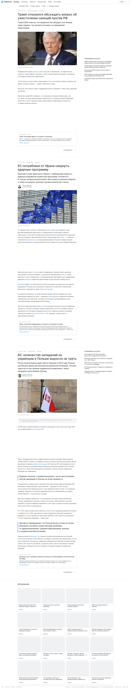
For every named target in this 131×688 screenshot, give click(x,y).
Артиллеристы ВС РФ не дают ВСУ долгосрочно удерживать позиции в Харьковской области (95, 354)
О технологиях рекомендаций (78, 686)
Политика (41, 10)
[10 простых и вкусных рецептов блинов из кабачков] (102, 672)
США (62, 237)
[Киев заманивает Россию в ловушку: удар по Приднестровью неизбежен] (77, 599)
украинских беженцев (39, 464)
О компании (7, 686)
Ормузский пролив (46, 289)
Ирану (51, 296)
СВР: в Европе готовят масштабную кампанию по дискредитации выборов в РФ (98, 75)
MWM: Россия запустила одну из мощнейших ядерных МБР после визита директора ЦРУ (98, 62)
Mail (2, 686)
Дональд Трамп (38, 71)
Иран (56, 230)
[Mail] (2, 2)
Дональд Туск (35, 536)
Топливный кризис (54, 6)
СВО (44, 6)
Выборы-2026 (24, 6)
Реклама (13, 686)
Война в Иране (36, 6)
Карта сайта (125, 686)
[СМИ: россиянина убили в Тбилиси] (102, 599)
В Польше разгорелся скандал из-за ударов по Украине (98, 367)
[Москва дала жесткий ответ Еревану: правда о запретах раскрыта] (29, 599)
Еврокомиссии (31, 240)
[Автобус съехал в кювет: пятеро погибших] (53, 648)
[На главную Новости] (7, 2)
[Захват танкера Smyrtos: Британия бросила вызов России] (77, 624)
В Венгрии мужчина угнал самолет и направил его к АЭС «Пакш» (98, 359)
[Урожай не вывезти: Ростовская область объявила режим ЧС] (102, 624)
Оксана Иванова (27, 186)
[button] (47, 48)
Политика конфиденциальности (93, 686)
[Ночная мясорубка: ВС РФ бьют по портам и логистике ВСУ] (102, 648)
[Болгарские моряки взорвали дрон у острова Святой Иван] (29, 648)
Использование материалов (107, 686)
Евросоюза (47, 311)
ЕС (19, 230)
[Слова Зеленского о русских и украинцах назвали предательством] (29, 624)
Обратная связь (118, 686)
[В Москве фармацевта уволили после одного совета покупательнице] (53, 624)
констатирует (36, 429)
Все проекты (19, 686)
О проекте (68, 686)
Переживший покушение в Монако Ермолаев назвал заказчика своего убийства (98, 66)
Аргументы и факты (32, 10)
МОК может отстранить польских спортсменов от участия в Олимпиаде (98, 363)
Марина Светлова (27, 375)
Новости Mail (30, 162)
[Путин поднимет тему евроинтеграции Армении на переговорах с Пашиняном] (77, 672)
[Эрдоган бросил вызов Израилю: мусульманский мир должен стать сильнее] (29, 672)
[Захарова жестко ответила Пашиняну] (53, 599)
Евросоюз (21, 284)
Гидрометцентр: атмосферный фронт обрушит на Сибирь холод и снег (98, 372)
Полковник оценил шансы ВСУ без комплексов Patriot (98, 79)
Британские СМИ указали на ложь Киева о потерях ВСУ (97, 70)
